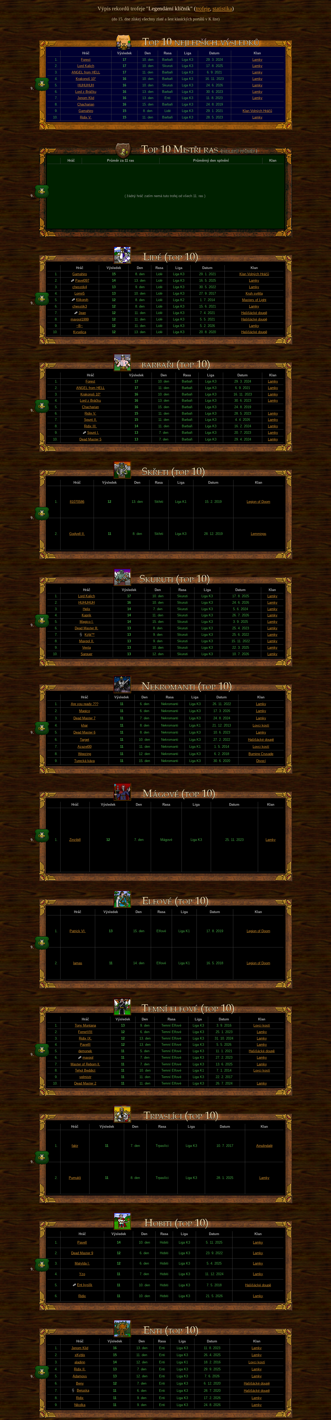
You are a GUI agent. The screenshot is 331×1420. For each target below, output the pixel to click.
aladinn (79, 1362)
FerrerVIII (85, 1032)
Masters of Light (254, 300)
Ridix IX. (85, 1038)
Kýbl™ (90, 635)
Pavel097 (82, 280)
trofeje (203, 8)
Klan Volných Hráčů (257, 111)
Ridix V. (86, 117)
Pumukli (75, 1178)
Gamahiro (86, 111)
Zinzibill (75, 840)
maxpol (87, 1057)
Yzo (82, 1274)
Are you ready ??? (84, 704)
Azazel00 (85, 747)
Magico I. (87, 622)
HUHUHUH (86, 85)
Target (84, 740)
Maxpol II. (86, 641)
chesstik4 (79, 287)
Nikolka (79, 1405)
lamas (77, 963)
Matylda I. (82, 1263)
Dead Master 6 (84, 732)
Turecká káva (84, 761)
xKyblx (80, 1355)
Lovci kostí (261, 725)
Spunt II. (90, 420)
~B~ (79, 326)
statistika (222, 8)
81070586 (77, 502)
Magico (84, 711)
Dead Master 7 (84, 718)
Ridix (82, 1296)
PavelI (82, 1242)
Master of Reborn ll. (85, 1064)
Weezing (84, 754)
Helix (86, 609)
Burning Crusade (261, 754)
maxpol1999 (80, 319)
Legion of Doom (258, 502)
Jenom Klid (85, 98)
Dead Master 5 (90, 439)
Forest (86, 60)
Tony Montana (85, 1025)
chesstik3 (79, 306)
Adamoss (80, 1376)
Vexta (86, 647)
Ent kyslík (84, 1285)
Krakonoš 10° (86, 79)
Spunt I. (93, 433)
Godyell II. (77, 534)
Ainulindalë (264, 1146)
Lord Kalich (85, 66)
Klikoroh (82, 300)
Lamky (257, 60)
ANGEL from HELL (86, 72)
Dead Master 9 (82, 1253)
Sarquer (86, 654)
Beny (80, 1383)
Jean (82, 313)
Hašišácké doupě (254, 313)
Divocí (261, 761)
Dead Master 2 (85, 1083)
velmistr (85, 1077)
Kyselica (79, 332)
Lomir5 (79, 293)
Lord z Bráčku (85, 92)
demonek (85, 1051)
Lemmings (258, 534)
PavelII (85, 1045)
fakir (75, 1146)
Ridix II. (80, 1369)
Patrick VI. (78, 931)
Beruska (83, 1390)
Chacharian (85, 104)
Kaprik (86, 615)
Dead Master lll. (86, 628)
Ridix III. (90, 426)
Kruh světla (254, 293)
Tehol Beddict (85, 1070)
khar (84, 725)
